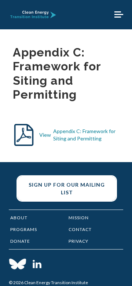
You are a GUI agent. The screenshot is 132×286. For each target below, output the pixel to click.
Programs (23, 229)
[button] (119, 14)
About (18, 217)
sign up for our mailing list (67, 188)
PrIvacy (78, 241)
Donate (20, 241)
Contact (80, 229)
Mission (79, 217)
